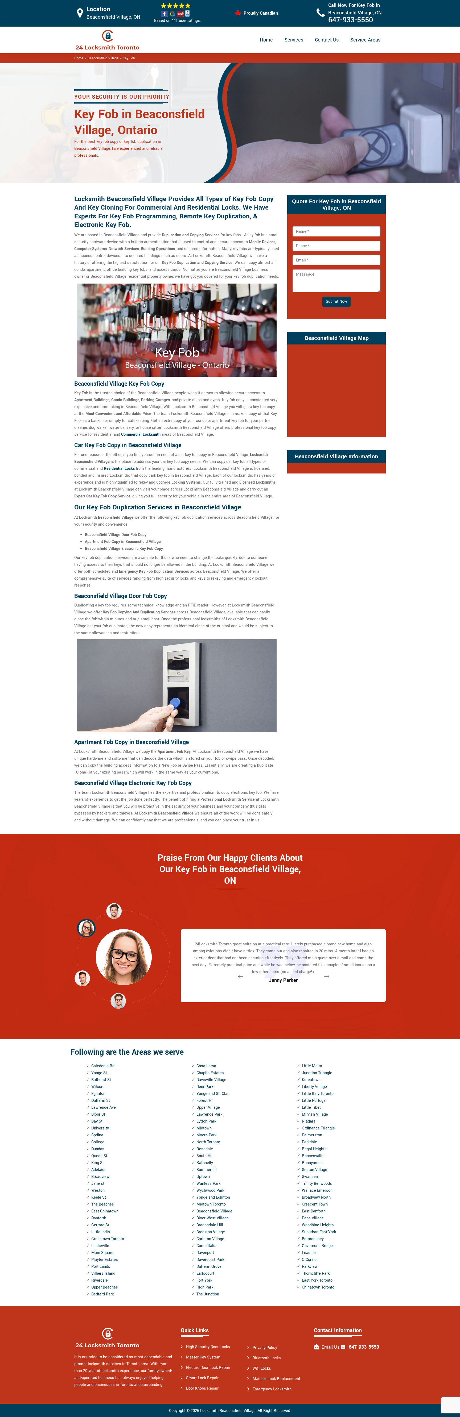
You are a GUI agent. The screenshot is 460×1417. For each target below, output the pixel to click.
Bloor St (98, 1114)
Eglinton (98, 1093)
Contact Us (327, 39)
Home (266, 39)
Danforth (98, 1218)
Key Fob (129, 58)
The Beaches (102, 1204)
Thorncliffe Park (316, 1273)
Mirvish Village (315, 1114)
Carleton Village (210, 1239)
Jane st (97, 1183)
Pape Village (313, 1218)
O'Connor (310, 1259)
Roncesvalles (314, 1156)
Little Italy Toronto (318, 1093)
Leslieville (100, 1246)
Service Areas (365, 39)
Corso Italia (206, 1246)
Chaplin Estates (210, 1073)
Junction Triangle (317, 1073)
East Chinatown (104, 1211)
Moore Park (206, 1135)
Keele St (98, 1197)
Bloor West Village (212, 1218)
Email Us (330, 1347)
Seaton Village (314, 1170)
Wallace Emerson (317, 1190)
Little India (100, 1232)
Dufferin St (100, 1100)
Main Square (102, 1253)
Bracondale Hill (209, 1225)
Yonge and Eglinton (213, 1197)
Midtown (204, 1128)
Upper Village (208, 1107)
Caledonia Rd (102, 1066)
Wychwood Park (210, 1190)
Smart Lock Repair (202, 1378)
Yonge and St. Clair (213, 1093)
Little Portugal (314, 1100)
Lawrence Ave (103, 1107)
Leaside (309, 1253)
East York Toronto (317, 1280)
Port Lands (100, 1266)
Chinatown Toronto (318, 1287)
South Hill (204, 1156)
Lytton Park (206, 1121)
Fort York (204, 1280)
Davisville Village (211, 1080)
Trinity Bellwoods (317, 1183)
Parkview (310, 1266)
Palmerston (312, 1135)
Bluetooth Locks (267, 1358)
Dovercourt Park (210, 1259)
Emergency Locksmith (272, 1389)
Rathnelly (204, 1163)
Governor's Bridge (317, 1246)
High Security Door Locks (208, 1347)
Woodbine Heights (318, 1225)
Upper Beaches (104, 1287)
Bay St (96, 1121)
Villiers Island (103, 1273)
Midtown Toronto (211, 1204)
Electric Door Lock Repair (208, 1367)
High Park (204, 1287)
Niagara (308, 1121)
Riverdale (99, 1280)
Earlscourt (205, 1273)
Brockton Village (210, 1232)
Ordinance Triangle (318, 1128)
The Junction (207, 1294)
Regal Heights (314, 1149)
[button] (118, 1000)
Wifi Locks (262, 1368)
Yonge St (99, 1073)
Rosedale (204, 1149)
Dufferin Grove (208, 1266)
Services (294, 39)
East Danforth (314, 1211)
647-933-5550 (350, 20)
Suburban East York (319, 1232)
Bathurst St (101, 1080)
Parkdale (309, 1142)
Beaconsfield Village (103, 58)
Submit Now (336, 301)
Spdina (97, 1135)
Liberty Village (314, 1087)
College (97, 1142)
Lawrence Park (209, 1114)
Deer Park (204, 1087)
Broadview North (316, 1197)
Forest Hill (205, 1100)
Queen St (99, 1156)
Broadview (100, 1176)
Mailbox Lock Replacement (276, 1379)
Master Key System (203, 1357)
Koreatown (311, 1080)
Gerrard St (100, 1225)
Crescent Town (315, 1204)
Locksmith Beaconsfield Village (228, 1411)
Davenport (205, 1253)
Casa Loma (206, 1066)
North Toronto (208, 1142)
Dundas (97, 1149)
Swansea (310, 1176)
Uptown (203, 1176)
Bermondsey (313, 1239)
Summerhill (206, 1170)
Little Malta (312, 1066)
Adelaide (98, 1170)
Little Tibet (311, 1107)
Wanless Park (208, 1183)
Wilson (97, 1087)
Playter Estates (104, 1259)
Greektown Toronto (107, 1239)
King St (97, 1163)
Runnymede (312, 1163)
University (100, 1128)
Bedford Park (102, 1294)
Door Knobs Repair (202, 1388)
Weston (98, 1190)
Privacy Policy (265, 1347)
